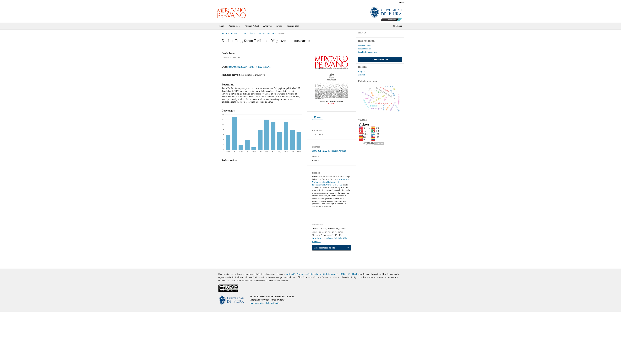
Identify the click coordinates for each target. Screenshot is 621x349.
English (361, 71)
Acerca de (233, 25)
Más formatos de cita (324, 247)
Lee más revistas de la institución (265, 302)
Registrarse (390, 2)
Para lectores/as (364, 45)
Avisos (279, 25)
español (361, 74)
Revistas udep (293, 25)
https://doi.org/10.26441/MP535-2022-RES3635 (249, 66)
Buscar (398, 25)
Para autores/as (364, 48)
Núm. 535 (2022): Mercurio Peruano (258, 33)
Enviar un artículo (379, 59)
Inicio (221, 25)
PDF (319, 117)
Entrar (401, 2)
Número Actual (252, 25)
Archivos (267, 25)
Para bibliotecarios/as (367, 51)
